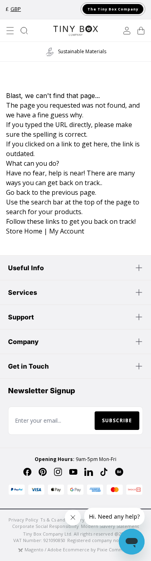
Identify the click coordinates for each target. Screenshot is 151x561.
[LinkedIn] (88, 472)
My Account (66, 231)
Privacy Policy (23, 520)
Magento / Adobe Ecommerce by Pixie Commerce (79, 549)
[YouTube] (73, 472)
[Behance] (119, 472)
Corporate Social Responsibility (45, 526)
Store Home (24, 231)
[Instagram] (58, 472)
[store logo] (75, 30)
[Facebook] (27, 472)
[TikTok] (104, 472)
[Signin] (127, 31)
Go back (18, 192)
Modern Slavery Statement (110, 526)
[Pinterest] (42, 472)
